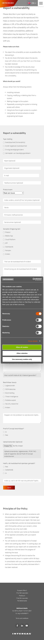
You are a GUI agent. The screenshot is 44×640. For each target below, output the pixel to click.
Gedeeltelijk (9, 470)
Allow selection (22, 353)
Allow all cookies (22, 347)
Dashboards (9, 246)
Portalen (8, 250)
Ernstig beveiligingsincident (14, 149)
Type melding (7, 139)
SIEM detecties (10, 389)
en (33, 3)
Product (7, 232)
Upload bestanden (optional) (12, 442)
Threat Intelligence (11, 396)
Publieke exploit (10, 400)
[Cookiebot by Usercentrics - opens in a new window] (33, 279)
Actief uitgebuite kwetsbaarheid (16, 146)
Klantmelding (9, 393)
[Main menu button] (41, 3)
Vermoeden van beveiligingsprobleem (17, 153)
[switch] (39, 320)
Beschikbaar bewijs (9, 382)
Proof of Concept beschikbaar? (13, 428)
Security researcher (11, 404)
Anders (7, 254)
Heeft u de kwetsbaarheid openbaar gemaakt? (19, 463)
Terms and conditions (22, 618)
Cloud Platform (10, 239)
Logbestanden (10, 385)
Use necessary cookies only (22, 359)
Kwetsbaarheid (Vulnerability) (15, 142)
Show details (32, 341)
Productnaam (7, 189)
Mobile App (9, 236)
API (6, 243)
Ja (6, 431)
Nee (6, 435)
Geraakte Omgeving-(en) (11, 229)
